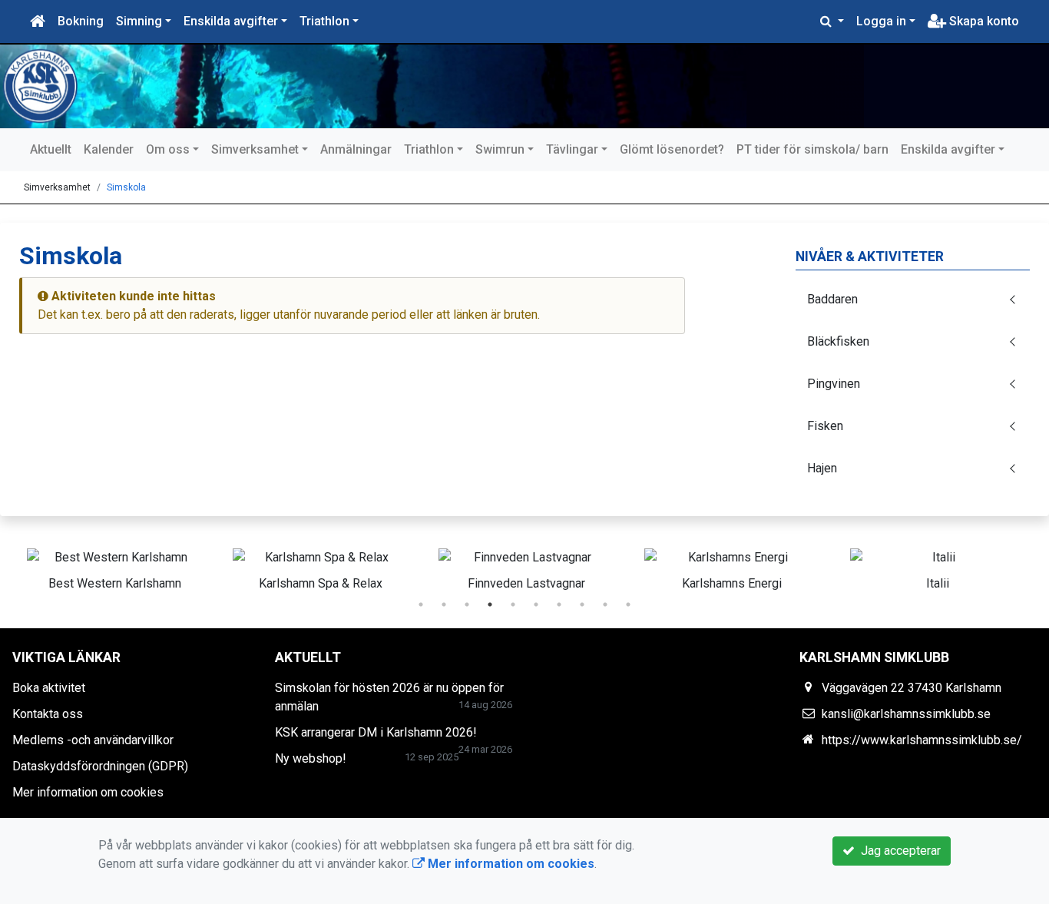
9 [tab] (605, 604)
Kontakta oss (47, 714)
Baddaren (832, 299)
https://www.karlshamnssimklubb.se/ (922, 740)
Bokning (81, 21)
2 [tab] (444, 604)
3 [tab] (467, 604)
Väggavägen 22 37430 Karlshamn (911, 687)
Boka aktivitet (48, 687)
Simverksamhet (255, 149)
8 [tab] (582, 604)
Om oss (168, 149)
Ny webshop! (310, 758)
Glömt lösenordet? (672, 149)
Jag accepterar (898, 850)
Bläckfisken (838, 341)
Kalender (109, 149)
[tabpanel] (114, 567)
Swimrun (499, 149)
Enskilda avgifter (231, 21)
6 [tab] (536, 604)
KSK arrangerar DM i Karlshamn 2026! (376, 732)
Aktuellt (50, 149)
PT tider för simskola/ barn (812, 149)
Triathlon (324, 21)
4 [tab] (490, 604)
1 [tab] (421, 604)
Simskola (126, 187)
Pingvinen (833, 383)
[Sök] (832, 21)
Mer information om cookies (88, 792)
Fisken (825, 426)
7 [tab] (559, 604)
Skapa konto (982, 21)
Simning (139, 21)
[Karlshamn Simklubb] (437, 86)
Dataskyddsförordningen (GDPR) (100, 766)
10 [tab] (628, 604)
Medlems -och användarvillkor (93, 740)
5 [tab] (513, 604)
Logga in (881, 21)
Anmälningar (356, 149)
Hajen (822, 468)
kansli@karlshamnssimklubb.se (906, 714)
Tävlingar (572, 149)
